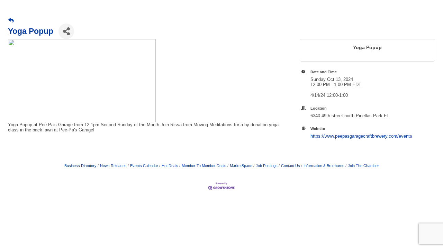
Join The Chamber (363, 166)
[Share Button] (66, 31)
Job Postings (267, 166)
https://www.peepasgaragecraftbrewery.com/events (361, 136)
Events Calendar (144, 166)
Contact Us (290, 166)
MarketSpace (241, 166)
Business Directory (80, 166)
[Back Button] (11, 20)
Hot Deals (170, 166)
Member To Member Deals (204, 166)
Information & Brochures (324, 166)
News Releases (113, 166)
